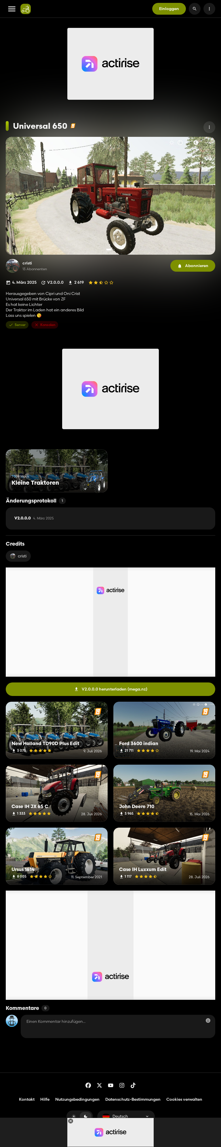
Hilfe (44, 1099)
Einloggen (169, 8)
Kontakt (27, 1099)
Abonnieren (196, 265)
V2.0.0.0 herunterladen (114, 689)
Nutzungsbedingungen (77, 1099)
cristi (27, 263)
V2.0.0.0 (34, 518)
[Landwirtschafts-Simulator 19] (73, 125)
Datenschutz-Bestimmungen (133, 1099)
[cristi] (13, 266)
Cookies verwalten (184, 1099)
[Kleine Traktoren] (92, 482)
